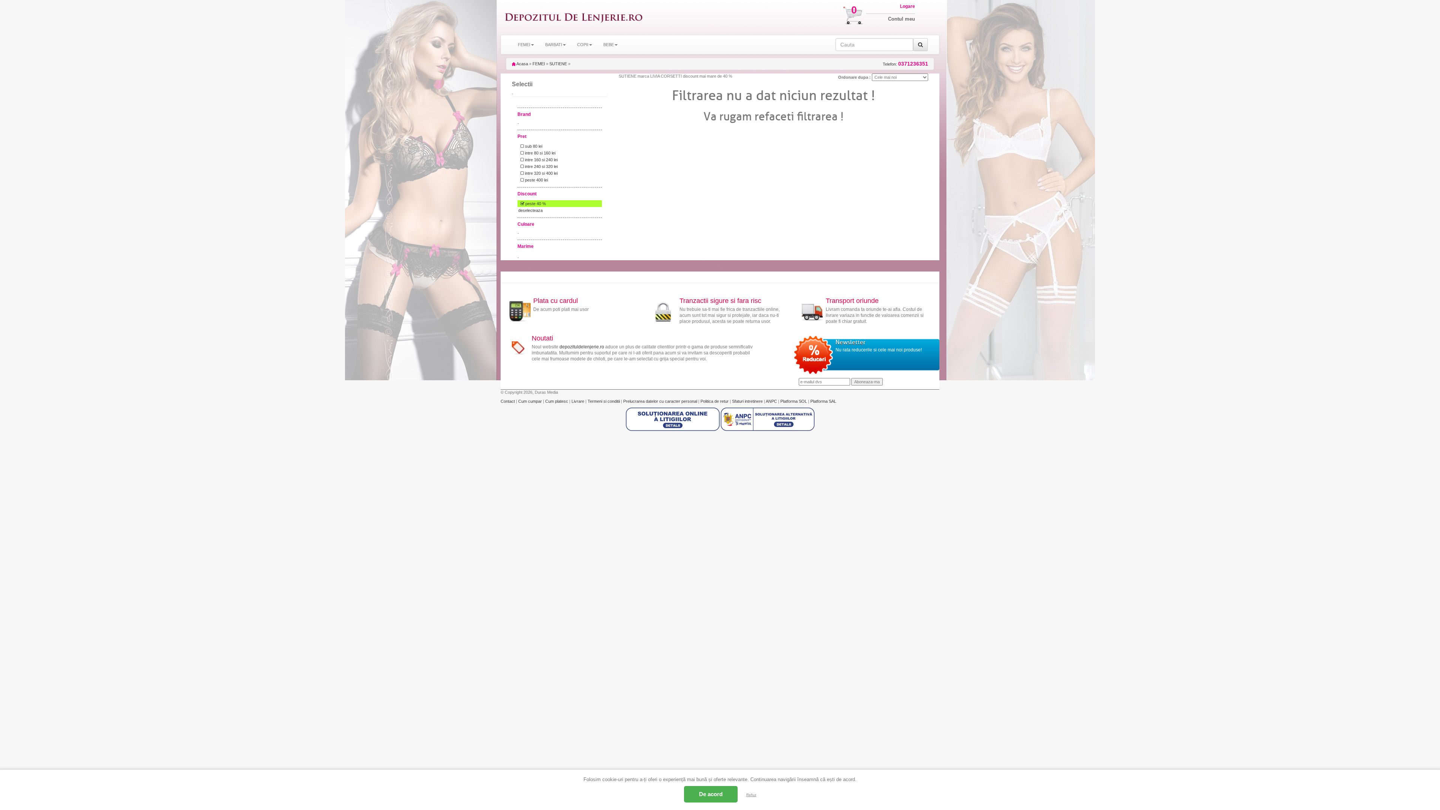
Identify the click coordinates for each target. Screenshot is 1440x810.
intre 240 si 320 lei (541, 166)
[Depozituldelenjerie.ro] (574, 17)
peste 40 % (535, 203)
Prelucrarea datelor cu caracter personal (660, 401)
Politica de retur (715, 401)
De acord (711, 794)
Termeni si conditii (604, 401)
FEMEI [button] (524, 44)
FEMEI (538, 64)
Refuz (751, 795)
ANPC (771, 401)
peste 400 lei (536, 180)
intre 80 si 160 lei (539, 153)
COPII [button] (582, 44)
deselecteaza (530, 210)
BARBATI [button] (553, 44)
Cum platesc (557, 401)
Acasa (522, 64)
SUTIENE (558, 64)
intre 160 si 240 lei (541, 160)
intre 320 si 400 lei (541, 173)
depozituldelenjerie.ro (582, 347)
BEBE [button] (608, 44)
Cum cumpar (530, 401)
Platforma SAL (823, 401)
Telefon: (905, 64)
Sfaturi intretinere (748, 401)
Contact (508, 401)
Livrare (578, 401)
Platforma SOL (793, 401)
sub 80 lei (533, 146)
